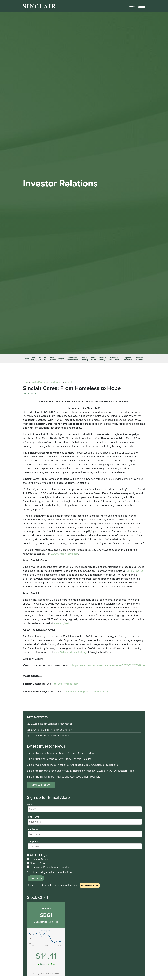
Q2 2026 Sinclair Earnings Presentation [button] (50, 724)
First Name (33, 817)
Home (25, 381)
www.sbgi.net (61, 623)
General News (37, 863)
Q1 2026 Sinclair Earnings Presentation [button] (49, 730)
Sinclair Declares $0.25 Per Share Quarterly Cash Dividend (61, 753)
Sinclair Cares (135, 571)
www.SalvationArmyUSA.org (70, 652)
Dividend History (102, 359)
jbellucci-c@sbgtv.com (65, 684)
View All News (41, 785)
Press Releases (52, 359)
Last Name (33, 829)
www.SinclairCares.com (64, 554)
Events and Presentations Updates (49, 867)
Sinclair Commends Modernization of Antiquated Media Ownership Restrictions (72, 765)
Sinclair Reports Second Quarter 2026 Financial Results (59, 759)
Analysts (61, 359)
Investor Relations (38, 381)
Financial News (38, 859)
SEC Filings (33, 359)
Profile (26, 359)
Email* (30, 804)
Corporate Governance (127, 359)
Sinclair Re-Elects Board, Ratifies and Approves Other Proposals (63, 776)
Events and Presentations (72, 359)
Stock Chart (93, 359)
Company (32, 841)
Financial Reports (42, 359)
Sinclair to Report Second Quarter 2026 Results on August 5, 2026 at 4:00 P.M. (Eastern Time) (81, 771)
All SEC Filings (38, 855)
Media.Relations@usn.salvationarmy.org (87, 692)
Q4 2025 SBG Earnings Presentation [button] (48, 735)
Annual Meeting (85, 359)
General (68, 381)
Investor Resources (139, 359)
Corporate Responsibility (114, 359)
